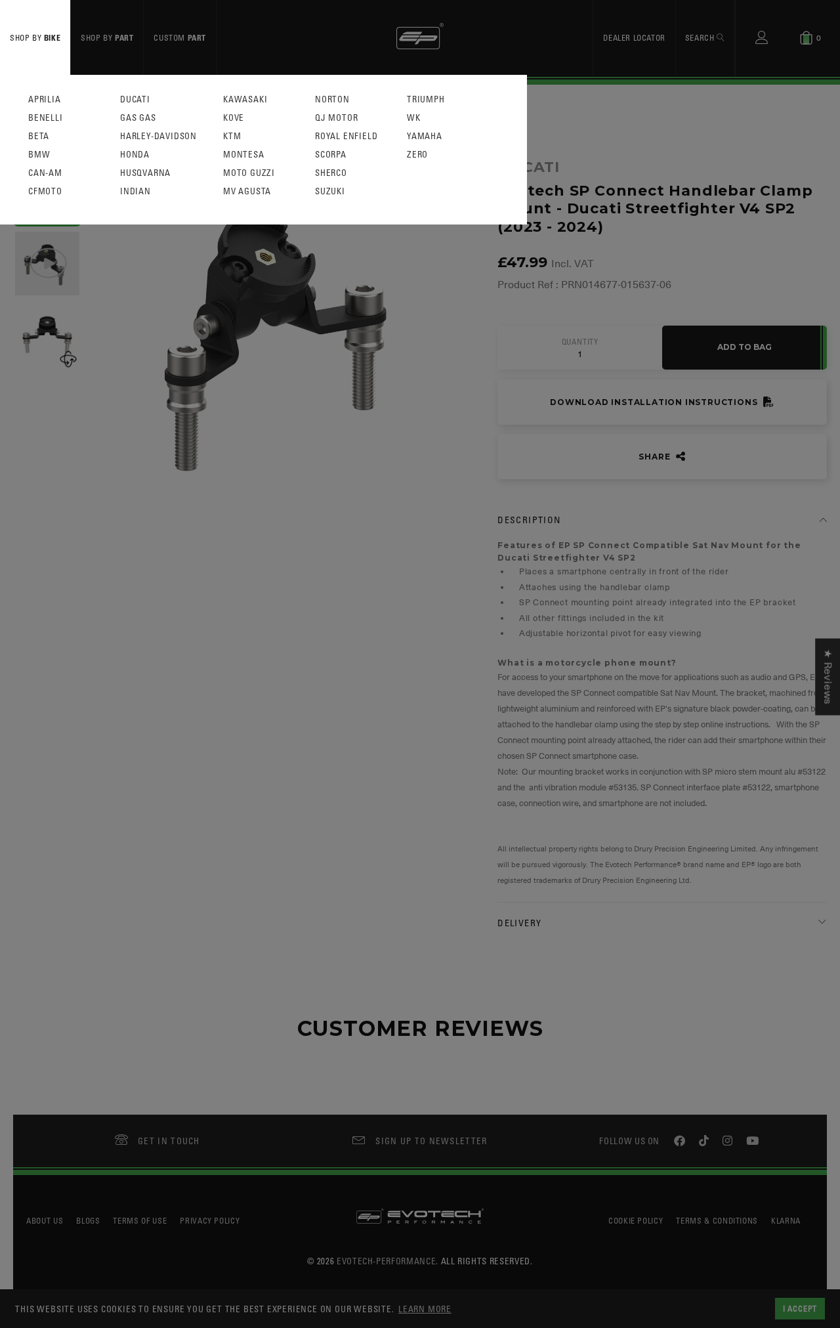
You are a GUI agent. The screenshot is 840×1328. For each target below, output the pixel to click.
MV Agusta (247, 191)
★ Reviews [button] (827, 676)
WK (414, 118)
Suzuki (330, 191)
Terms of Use (140, 1220)
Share (656, 456)
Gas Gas (138, 118)
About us (44, 1220)
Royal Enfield (346, 136)
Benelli (45, 118)
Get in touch (169, 1140)
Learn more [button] (425, 1308)
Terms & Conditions (717, 1220)
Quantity (580, 342)
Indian (135, 191)
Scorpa (330, 155)
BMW (39, 155)
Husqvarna (145, 173)
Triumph (426, 99)
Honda (135, 155)
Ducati (135, 99)
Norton (332, 99)
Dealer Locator (634, 37)
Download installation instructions (655, 402)
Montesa (243, 155)
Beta (38, 136)
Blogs (88, 1220)
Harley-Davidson (158, 136)
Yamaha (424, 136)
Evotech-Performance (386, 1260)
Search (701, 37)
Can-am (45, 173)
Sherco (331, 173)
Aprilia (44, 99)
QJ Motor (336, 118)
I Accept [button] (800, 1308)
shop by (35, 37)
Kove (233, 118)
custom (180, 37)
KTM (232, 136)
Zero (417, 155)
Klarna (786, 1220)
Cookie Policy (635, 1220)
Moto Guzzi (249, 173)
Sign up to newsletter (431, 1140)
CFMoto (45, 191)
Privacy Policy (210, 1220)
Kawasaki (245, 99)
